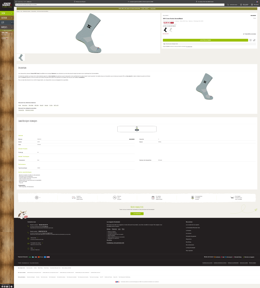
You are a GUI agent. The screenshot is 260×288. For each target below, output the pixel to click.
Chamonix (114, 229)
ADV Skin (37, 105)
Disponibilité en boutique (250, 33)
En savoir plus (189, 46)
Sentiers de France (108, 277)
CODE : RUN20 (145, 8)
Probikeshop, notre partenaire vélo (115, 242)
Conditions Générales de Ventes (220, 262)
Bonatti (41, 105)
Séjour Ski (115, 277)
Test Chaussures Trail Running (124, 277)
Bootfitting (188, 242)
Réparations (189, 239)
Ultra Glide (31, 105)
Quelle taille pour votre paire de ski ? (34, 272)
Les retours (188, 233)
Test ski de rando (44, 277)
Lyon (119, 229)
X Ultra (50, 105)
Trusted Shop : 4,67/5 (21, 1)
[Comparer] (254, 40)
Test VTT (101, 277)
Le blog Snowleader (190, 247)
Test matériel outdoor (61, 277)
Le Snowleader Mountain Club (193, 227)
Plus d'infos (109, 240)
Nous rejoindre (189, 250)
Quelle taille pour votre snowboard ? (82, 272)
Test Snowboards (52, 277)
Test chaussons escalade (71, 277)
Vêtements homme (26, 11)
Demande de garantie (191, 236)
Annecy (108, 229)
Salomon (165, 15)
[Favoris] (250, 40)
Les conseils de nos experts (192, 224)
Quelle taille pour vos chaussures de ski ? (50, 272)
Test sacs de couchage (94, 277)
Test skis (37, 277)
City (21, 11)
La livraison (188, 230)
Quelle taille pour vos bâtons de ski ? (67, 272)
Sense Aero (24, 105)
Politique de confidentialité (233, 262)
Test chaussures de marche (83, 277)
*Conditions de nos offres (207, 262)
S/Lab (19, 105)
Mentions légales (252, 262)
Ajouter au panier (205, 40)
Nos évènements (190, 244)
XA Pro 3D (56, 105)
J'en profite (152, 8)
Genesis (46, 105)
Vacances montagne (31, 277)
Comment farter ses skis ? (95, 272)
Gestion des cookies (244, 262)
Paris (123, 229)
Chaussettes (33, 11)
